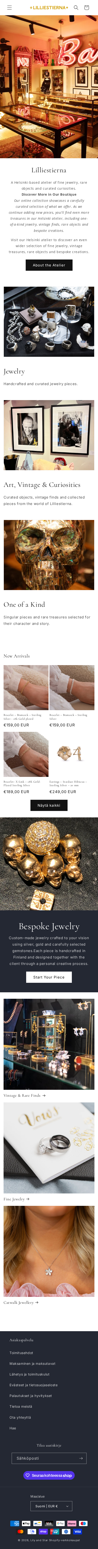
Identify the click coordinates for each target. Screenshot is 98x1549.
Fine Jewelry (14, 1199)
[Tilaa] (81, 1458)
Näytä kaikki (49, 805)
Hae (13, 1428)
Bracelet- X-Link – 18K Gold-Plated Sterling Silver (22, 783)
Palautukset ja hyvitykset (31, 1396)
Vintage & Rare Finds (22, 1095)
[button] (9, 7)
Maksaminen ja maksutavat (32, 1363)
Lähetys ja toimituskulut (29, 1374)
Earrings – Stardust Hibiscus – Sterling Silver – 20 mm (68, 783)
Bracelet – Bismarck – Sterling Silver (68, 716)
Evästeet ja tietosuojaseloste (34, 1385)
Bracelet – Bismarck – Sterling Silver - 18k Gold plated (22, 716)
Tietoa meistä (21, 1406)
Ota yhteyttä (20, 1417)
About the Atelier (49, 265)
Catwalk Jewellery (19, 1302)
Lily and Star (39, 1540)
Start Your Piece (49, 977)
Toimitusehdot (21, 1353)
